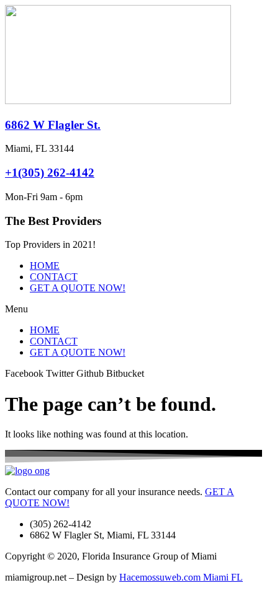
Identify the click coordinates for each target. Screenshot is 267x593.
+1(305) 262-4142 (49, 172)
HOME (45, 265)
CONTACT (54, 276)
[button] (133, 309)
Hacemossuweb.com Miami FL (181, 577)
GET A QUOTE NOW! (77, 288)
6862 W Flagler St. (53, 124)
